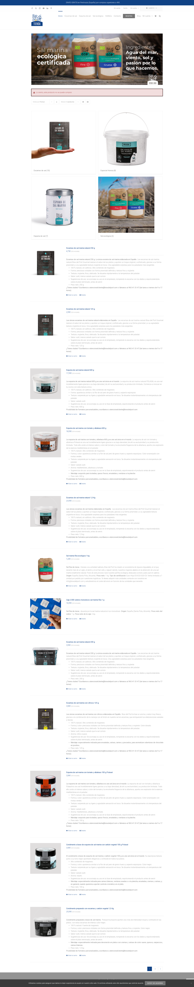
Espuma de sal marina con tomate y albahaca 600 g (86, 428)
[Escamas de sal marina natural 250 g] (45, 261)
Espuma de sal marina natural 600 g (80, 370)
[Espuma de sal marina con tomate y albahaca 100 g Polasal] (45, 786)
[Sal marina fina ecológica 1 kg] (45, 569)
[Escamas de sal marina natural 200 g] (45, 655)
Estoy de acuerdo (155, 983)
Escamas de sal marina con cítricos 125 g (82, 703)
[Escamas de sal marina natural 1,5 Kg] (45, 511)
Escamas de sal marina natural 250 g (80, 248)
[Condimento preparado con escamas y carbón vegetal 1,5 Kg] (45, 922)
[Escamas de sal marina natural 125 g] (45, 322)
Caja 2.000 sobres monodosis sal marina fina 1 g (85, 600)
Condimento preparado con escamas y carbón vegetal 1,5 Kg (90, 908)
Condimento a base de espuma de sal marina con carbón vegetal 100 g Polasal (97, 845)
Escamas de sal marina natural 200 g (80, 642)
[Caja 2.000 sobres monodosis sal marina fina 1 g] (45, 613)
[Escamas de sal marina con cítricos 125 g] (45, 716)
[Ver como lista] (87, 102)
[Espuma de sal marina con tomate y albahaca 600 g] (45, 442)
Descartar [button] (124, 2)
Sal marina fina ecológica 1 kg (77, 556)
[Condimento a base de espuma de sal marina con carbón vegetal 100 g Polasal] (45, 858)
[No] (191, 983)
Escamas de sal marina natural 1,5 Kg (80, 498)
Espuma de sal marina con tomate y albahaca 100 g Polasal (89, 772)
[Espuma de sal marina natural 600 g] (45, 383)
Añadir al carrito (72, 295)
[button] (160, 16)
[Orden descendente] (56, 102)
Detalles (83, 295)
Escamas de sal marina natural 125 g (80, 309)
